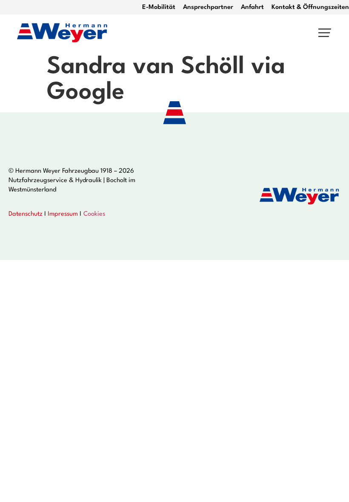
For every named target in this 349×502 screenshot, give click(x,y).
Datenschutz (26, 214)
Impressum (63, 214)
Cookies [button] (94, 214)
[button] (324, 33)
